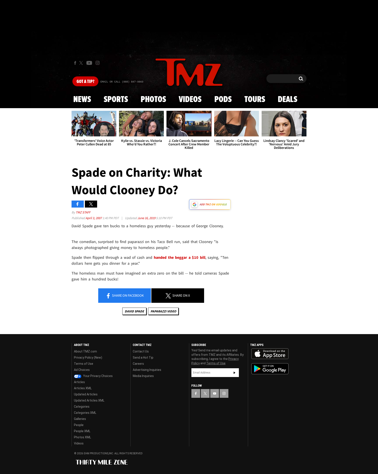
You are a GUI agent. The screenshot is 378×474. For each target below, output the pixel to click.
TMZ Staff (83, 212)
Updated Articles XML (89, 400)
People (79, 425)
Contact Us (141, 351)
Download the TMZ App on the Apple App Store (270, 353)
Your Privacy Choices (97, 376)
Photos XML (82, 437)
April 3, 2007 (94, 218)
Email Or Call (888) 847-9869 (121, 81)
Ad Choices (82, 370)
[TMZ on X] (82, 62)
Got (85, 82)
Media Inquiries (143, 376)
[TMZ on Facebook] (75, 62)
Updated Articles (86, 394)
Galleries (80, 419)
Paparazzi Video (163, 311)
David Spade (134, 311)
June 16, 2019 (146, 218)
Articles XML (83, 388)
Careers (138, 363)
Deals (287, 99)
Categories (81, 406)
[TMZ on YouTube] (214, 393)
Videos (190, 99)
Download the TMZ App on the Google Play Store (270, 368)
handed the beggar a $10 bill (179, 257)
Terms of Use (83, 363)
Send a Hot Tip (143, 357)
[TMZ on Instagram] (97, 62)
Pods (223, 99)
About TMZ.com (85, 351)
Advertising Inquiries (147, 370)
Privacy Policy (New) (88, 357)
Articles (79, 382)
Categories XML (85, 412)
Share (127, 295)
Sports (116, 99)
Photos (153, 99)
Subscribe (234, 372)
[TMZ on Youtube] (89, 62)
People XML (82, 431)
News (82, 99)
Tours (254, 99)
